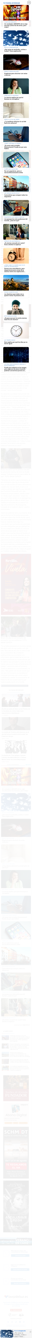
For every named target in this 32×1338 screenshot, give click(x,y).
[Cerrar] (30, 1332)
